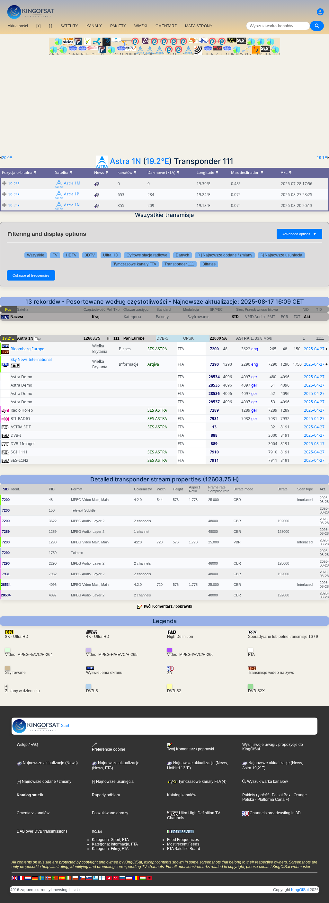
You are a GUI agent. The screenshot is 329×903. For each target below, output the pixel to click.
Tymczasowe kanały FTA (134, 264)
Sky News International (31, 359)
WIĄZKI (140, 26)
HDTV (71, 255)
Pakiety (248, 795)
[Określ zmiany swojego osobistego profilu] (320, 12)
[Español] (62, 878)
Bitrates (209, 264)
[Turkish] (116, 878)
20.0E (7, 158)
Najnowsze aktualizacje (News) (50, 763)
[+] (38, 26)
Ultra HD (110, 255)
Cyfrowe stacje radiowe (147, 255)
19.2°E (157, 161)
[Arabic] (109, 878)
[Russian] (122, 878)
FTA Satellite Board (183, 848)
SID (235, 316)
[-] (50, 26)
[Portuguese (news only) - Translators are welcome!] (55, 878)
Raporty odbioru (106, 795)
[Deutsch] (35, 878)
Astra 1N (125, 161)
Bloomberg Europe (27, 349)
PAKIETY (118, 26)
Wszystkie (35, 255)
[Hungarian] (143, 878)
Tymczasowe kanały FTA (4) (202, 781)
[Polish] (75, 878)
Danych (182, 255)
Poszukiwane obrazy (110, 813)
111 (116, 338)
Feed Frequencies (183, 839)
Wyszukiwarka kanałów (267, 781)
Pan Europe (134, 338)
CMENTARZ (166, 26)
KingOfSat (300, 890)
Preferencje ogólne (108, 749)
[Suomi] (102, 878)
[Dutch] (28, 878)
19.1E (322, 158)
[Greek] (95, 878)
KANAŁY (94, 26)
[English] (14, 878)
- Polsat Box (279, 795)
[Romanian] (136, 878)
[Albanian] (149, 878)
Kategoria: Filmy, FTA (110, 848)
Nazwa (16, 316)
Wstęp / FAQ (27, 744)
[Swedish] (41, 878)
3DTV (90, 255)
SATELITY (69, 26)
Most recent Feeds (183, 844)
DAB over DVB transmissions (42, 831)
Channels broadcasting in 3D (275, 813)
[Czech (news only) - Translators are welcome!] (82, 878)
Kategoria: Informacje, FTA (115, 844)
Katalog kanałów (181, 795)
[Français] (21, 878)
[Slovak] (89, 878)
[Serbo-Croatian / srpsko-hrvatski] (129, 878)
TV (55, 255)
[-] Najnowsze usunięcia (281, 255)
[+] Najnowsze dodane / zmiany (225, 255)
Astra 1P (71, 194)
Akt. (307, 316)
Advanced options (299, 234)
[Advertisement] (164, 103)
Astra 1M (72, 183)
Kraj (96, 316)
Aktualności (18, 26)
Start (64, 725)
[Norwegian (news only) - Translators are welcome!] (48, 878)
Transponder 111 (179, 264)
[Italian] (68, 878)
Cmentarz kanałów (33, 813)
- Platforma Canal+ (271, 799)
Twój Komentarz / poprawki (167, 606)
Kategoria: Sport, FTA (110, 839)
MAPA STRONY (198, 26)
